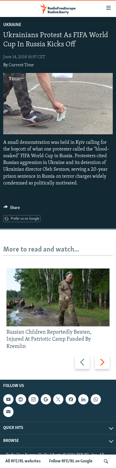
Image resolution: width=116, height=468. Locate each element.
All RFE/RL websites (23, 461)
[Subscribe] (8, 412)
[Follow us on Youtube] (8, 399)
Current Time (21, 65)
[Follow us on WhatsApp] (96, 399)
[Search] (106, 461)
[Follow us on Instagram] (33, 399)
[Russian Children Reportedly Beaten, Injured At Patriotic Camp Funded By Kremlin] (58, 297)
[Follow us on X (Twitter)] (58, 399)
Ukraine (12, 25)
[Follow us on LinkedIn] (83, 399)
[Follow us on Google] (46, 399)
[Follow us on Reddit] (21, 399)
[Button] (12, 209)
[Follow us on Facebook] (71, 399)
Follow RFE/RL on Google (71, 461)
